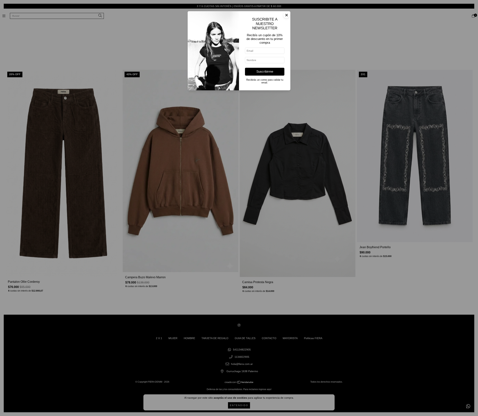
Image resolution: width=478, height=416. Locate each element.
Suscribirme (264, 71)
